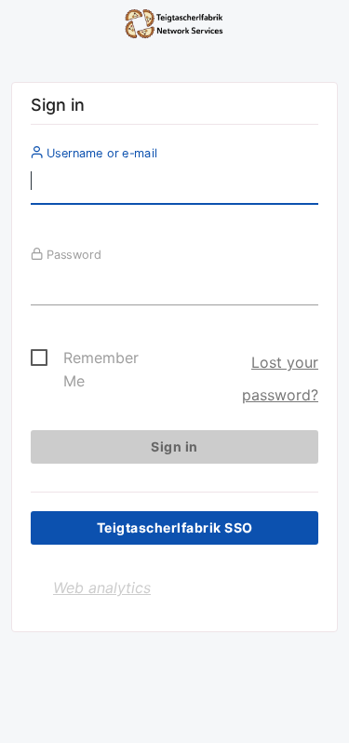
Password (72, 254)
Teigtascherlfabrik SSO (175, 527)
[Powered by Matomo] (174, 27)
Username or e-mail (100, 152)
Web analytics (102, 587)
